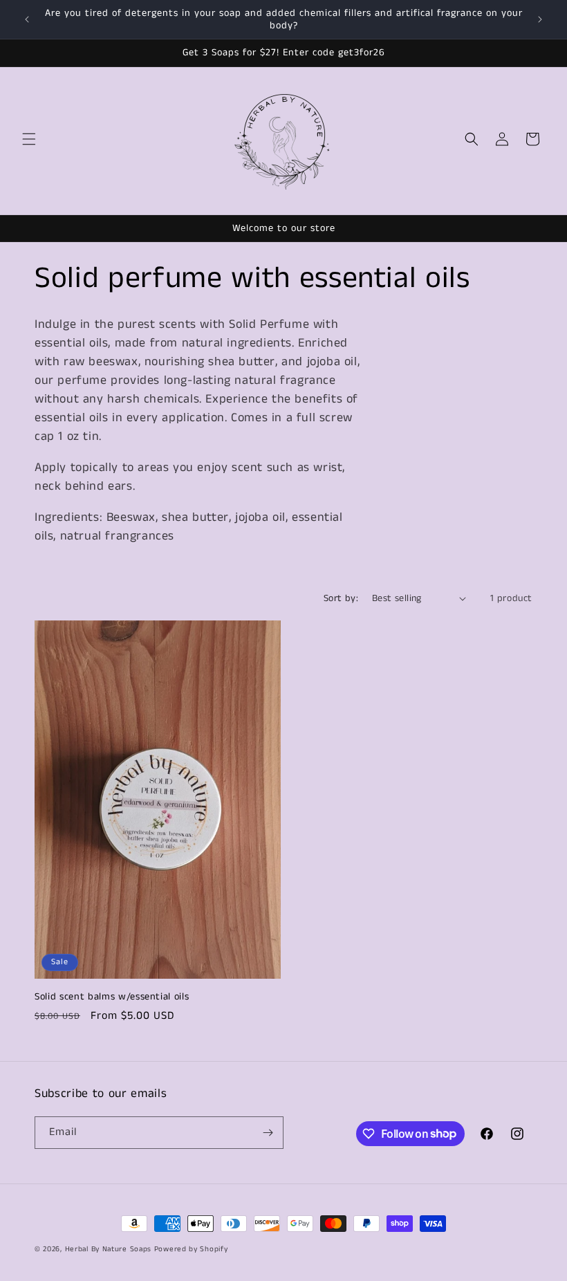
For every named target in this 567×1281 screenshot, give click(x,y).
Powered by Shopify (191, 1249)
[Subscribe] (267, 1132)
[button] (29, 139)
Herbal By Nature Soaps (109, 1249)
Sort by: (341, 598)
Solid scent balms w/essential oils (112, 996)
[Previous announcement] (27, 19)
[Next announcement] (540, 19)
